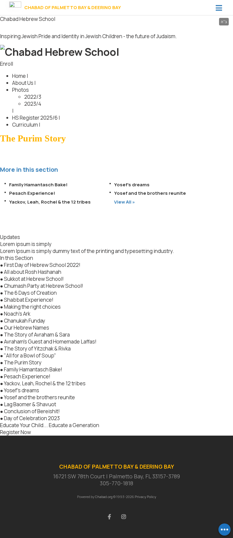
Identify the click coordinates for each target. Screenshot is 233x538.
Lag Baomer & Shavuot (30, 404)
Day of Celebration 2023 (32, 418)
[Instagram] (124, 516)
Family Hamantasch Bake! (38, 184)
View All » (124, 202)
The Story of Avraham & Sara (37, 334)
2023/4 (32, 103)
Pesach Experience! (32, 193)
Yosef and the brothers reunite (150, 193)
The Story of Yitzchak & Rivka (37, 348)
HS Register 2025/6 (35, 117)
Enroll (6, 63)
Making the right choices (32, 306)
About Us (22, 82)
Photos (20, 89)
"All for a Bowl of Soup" (30, 355)
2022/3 (32, 96)
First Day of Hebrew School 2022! (42, 264)
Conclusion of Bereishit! (32, 411)
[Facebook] (109, 516)
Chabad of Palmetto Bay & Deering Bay (72, 8)
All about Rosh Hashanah (32, 271)
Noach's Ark (17, 313)
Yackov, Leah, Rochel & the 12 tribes (50, 202)
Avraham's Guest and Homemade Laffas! (50, 341)
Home (19, 75)
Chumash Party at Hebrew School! (43, 285)
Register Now (15, 432)
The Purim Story (23, 362)
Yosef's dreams (132, 184)
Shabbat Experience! (28, 299)
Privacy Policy (145, 496)
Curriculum (25, 124)
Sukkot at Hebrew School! (34, 278)
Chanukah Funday (24, 320)
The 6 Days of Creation (30, 292)
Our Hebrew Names (26, 327)
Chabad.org (104, 496)
